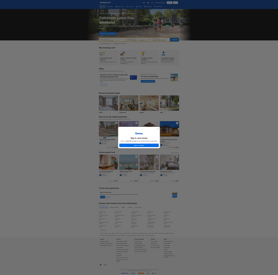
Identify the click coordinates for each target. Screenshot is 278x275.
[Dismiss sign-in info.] (158, 129)
